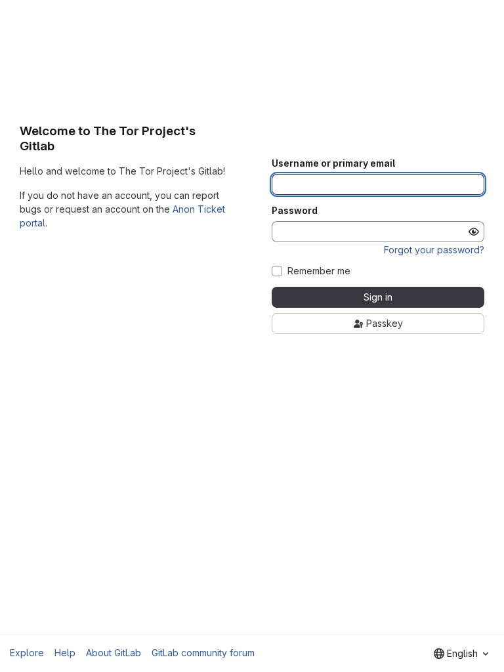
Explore (27, 652)
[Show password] (473, 231)
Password (295, 210)
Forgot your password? (434, 249)
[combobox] (461, 654)
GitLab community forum (203, 652)
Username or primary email (333, 163)
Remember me (318, 271)
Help (64, 652)
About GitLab (113, 652)
